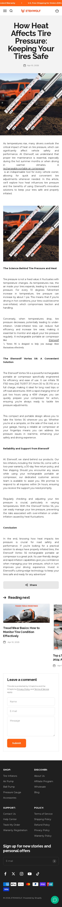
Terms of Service (41, 689)
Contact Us (9, 813)
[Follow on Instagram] (21, 874)
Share (33, 585)
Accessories (9, 797)
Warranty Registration (15, 830)
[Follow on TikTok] (38, 874)
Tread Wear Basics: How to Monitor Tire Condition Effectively (21, 632)
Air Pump (8, 781)
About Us (39, 776)
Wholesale (40, 786)
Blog (36, 792)
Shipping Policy (42, 819)
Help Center (10, 819)
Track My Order (11, 824)
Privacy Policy (23, 689)
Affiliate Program (43, 781)
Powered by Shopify (32, 898)
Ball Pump (9, 786)
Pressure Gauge (12, 792)
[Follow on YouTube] (30, 874)
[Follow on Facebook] (5, 874)
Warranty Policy (43, 835)
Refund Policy (42, 824)
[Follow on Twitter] (13, 874)
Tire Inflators (10, 776)
